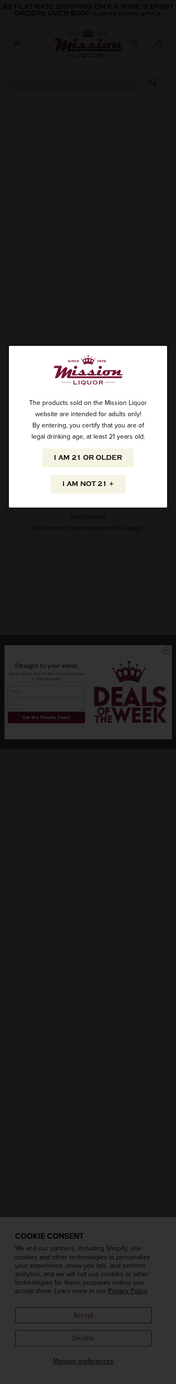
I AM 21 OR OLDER (88, 458)
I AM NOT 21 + (88, 484)
